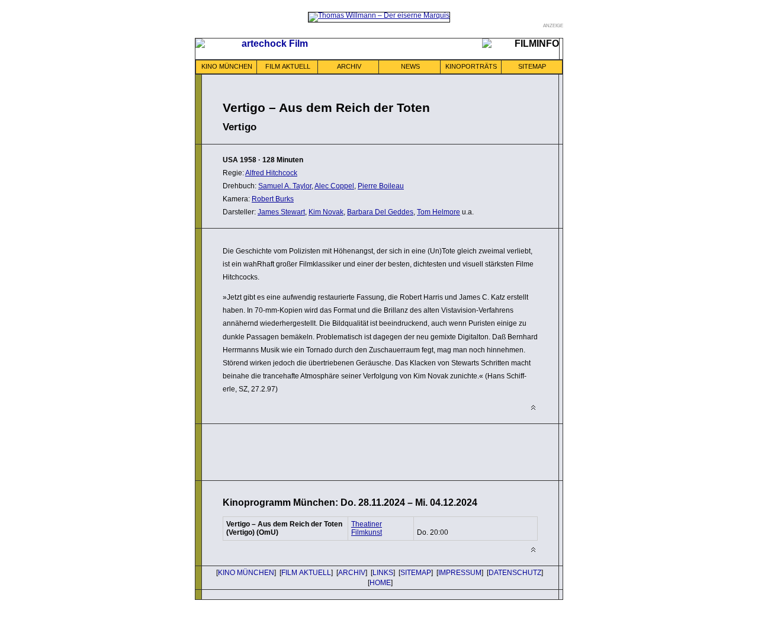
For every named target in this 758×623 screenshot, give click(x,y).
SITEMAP (532, 66)
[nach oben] (533, 407)
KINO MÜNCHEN (226, 66)
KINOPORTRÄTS (471, 66)
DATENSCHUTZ (515, 573)
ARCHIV (349, 66)
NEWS (410, 66)
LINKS (382, 573)
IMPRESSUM (459, 573)
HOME (380, 583)
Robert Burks (273, 199)
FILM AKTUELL (287, 66)
